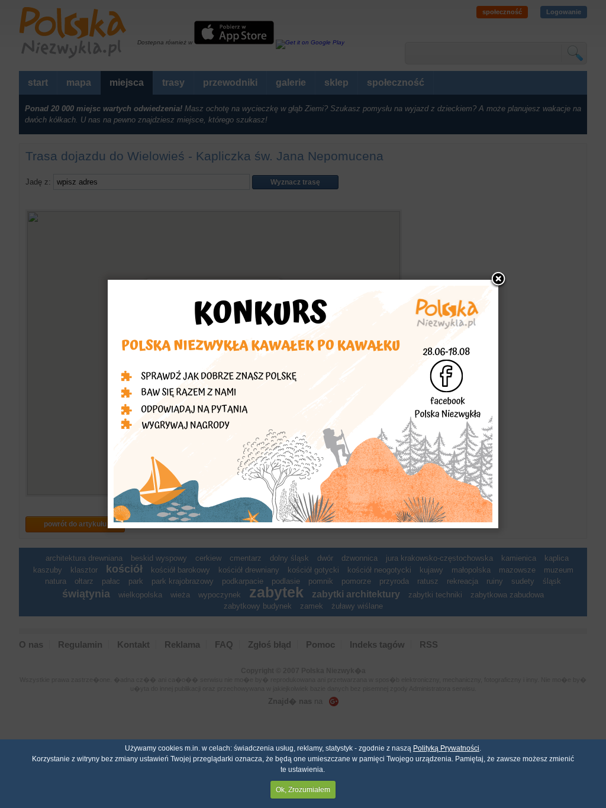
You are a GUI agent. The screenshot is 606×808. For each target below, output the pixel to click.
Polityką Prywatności (446, 748)
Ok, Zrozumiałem (303, 790)
